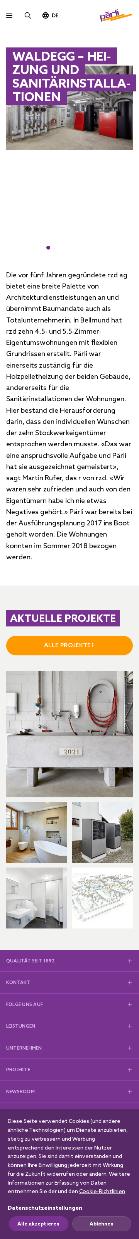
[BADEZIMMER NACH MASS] (36, 832)
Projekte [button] (18, 1069)
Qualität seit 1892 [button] (30, 961)
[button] (48, 248)
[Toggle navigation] (9, 15)
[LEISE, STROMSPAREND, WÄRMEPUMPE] (102, 832)
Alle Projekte (67, 645)
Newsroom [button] (20, 1091)
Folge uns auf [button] (24, 1004)
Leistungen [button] (20, 1026)
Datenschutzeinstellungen (45, 1207)
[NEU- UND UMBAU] (69, 734)
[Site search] (28, 15)
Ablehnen (102, 1223)
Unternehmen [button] (24, 1048)
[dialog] (69, 1174)
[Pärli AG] (116, 15)
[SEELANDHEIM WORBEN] (102, 898)
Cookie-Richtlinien (102, 1191)
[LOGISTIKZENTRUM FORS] (36, 898)
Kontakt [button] (18, 982)
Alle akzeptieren (38, 1223)
